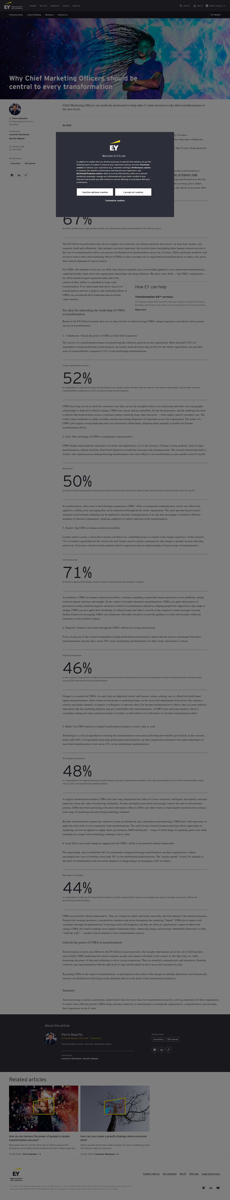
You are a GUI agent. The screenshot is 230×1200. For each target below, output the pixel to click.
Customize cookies (115, 200)
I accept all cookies (133, 192)
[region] (115, 174)
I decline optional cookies (95, 192)
